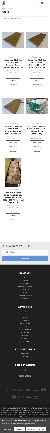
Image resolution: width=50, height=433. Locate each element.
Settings (7, 429)
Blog (25, 293)
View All (25, 356)
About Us (25, 277)
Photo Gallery (25, 283)
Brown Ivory (25, 323)
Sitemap (25, 299)
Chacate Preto (25, 330)
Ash (25, 314)
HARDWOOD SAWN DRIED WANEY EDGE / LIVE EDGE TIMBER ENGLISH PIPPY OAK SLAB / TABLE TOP (13, 197)
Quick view (13, 76)
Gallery (25, 280)
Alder (25, 311)
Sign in (20, 296)
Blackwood (25, 320)
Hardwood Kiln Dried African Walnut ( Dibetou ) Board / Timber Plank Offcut (13, 130)
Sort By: (6, 18)
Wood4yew (25, 353)
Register (29, 296)
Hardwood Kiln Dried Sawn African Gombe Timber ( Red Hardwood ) (37, 130)
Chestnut (25, 339)
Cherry (25, 336)
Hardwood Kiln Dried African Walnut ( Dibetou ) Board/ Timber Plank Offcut (37, 64)
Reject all (19, 429)
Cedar (25, 326)
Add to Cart (13, 85)
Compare (12, 80)
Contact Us (25, 289)
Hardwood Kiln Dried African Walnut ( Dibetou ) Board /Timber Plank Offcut (13, 64)
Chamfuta (25, 333)
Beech (25, 317)
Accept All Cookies (36, 429)
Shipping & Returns (25, 286)
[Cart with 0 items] (42, 3)
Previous (3, 430)
